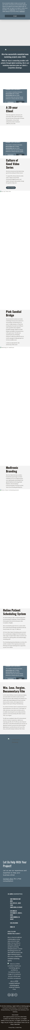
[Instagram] (16, 994)
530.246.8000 (14, 923)
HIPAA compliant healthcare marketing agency (14, 983)
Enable (20, 102)
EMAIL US (12, 927)
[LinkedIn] (9, 994)
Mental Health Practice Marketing (18, 1010)
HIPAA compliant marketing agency (15, 958)
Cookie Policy (19, 1027)
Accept (15, 16)
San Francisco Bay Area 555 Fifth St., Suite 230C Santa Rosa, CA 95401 (16, 903)
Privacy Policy (11, 1027)
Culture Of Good (11, 187)
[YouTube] (12, 994)
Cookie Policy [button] (12, 9)
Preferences (11, 102)
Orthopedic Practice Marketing (9, 1008)
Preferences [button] (22, 11)
